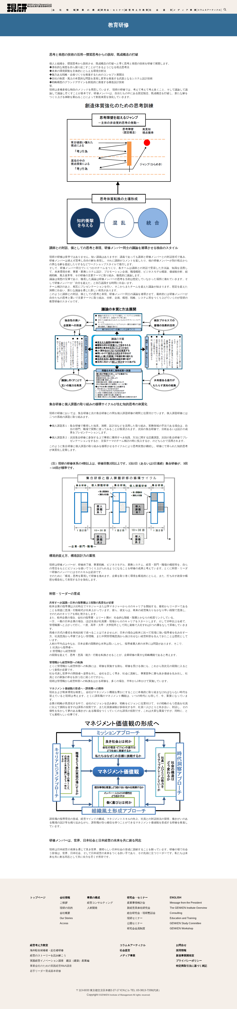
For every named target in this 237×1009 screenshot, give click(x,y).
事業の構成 (88, 10)
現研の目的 (66, 907)
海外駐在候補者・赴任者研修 (47, 950)
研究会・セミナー (112, 10)
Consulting (176, 913)
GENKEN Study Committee (185, 923)
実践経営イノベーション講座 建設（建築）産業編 (59, 960)
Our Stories (66, 918)
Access (64, 923)
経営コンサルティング (100, 902)
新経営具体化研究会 (138, 907)
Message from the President (186, 902)
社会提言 (160, 10)
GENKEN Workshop (181, 928)
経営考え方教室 (136, 10)
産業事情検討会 (136, 902)
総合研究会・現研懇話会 (141, 913)
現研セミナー (135, 918)
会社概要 (65, 913)
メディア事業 (184, 10)
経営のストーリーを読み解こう (48, 955)
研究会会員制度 (136, 928)
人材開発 (92, 907)
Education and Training (183, 918)
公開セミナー (135, 923)
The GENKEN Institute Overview (188, 907)
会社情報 (64, 10)
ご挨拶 (64, 902)
